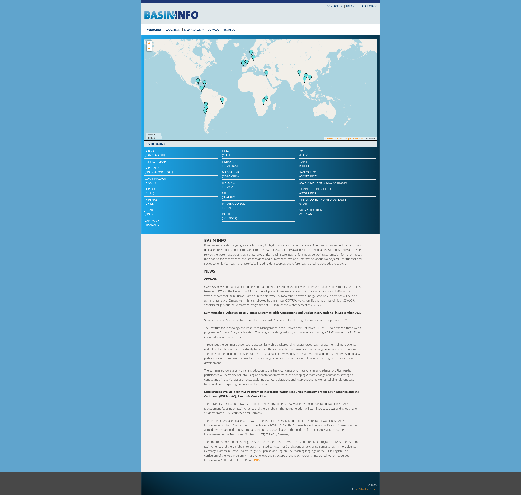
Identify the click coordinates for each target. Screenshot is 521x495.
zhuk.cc (339, 138)
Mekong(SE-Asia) (228, 185)
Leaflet (329, 138)
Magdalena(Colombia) (231, 174)
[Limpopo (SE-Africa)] (263, 101)
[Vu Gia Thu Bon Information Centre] (310, 78)
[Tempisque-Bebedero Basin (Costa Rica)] (198, 81)
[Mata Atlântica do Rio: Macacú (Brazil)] (222, 101)
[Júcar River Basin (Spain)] (247, 63)
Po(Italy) (303, 153)
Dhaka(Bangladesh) (155, 153)
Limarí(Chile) (226, 153)
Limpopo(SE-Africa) (230, 164)
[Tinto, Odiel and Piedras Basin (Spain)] (243, 64)
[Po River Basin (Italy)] (253, 58)
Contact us (334, 6)
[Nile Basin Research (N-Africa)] (266, 73)
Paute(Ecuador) (229, 216)
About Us (229, 29)
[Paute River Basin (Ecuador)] (202, 89)
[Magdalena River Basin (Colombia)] (204, 83)
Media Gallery (194, 29)
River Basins (152, 29)
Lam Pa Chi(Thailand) (152, 222)
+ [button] (149, 43)
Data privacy (368, 6)
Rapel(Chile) (304, 164)
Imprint (351, 6)
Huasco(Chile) (150, 191)
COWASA (213, 29)
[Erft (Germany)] (251, 53)
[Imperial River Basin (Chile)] (205, 112)
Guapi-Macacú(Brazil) (155, 181)
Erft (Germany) (156, 162)
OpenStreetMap (354, 138)
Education (172, 29)
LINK (255, 460)
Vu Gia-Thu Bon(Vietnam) (310, 212)
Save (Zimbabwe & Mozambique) (323, 183)
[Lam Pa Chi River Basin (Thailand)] (304, 79)
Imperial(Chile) (151, 201)
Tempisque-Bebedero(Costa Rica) (315, 191)
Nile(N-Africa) (229, 195)
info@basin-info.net (366, 489)
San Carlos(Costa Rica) (308, 174)
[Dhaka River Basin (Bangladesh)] (299, 73)
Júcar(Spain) (149, 212)
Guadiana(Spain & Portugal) (159, 170)
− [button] (149, 48)
